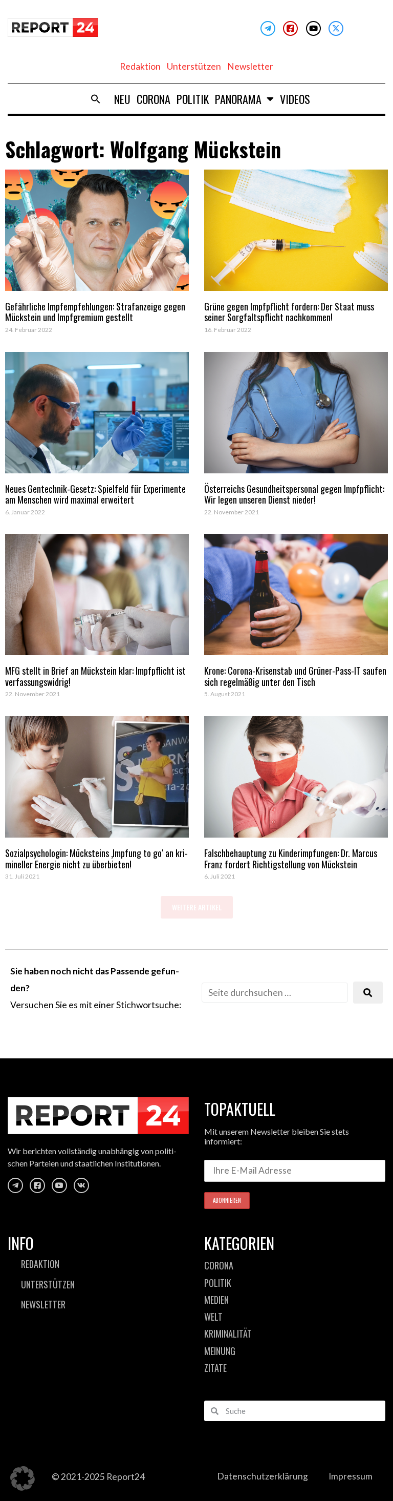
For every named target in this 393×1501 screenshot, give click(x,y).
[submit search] (368, 993)
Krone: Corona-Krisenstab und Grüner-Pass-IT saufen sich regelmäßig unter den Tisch (295, 676)
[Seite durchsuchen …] (275, 993)
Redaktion (140, 66)
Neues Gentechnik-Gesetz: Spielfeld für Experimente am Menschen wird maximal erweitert (95, 494)
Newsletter (250, 66)
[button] (95, 99)
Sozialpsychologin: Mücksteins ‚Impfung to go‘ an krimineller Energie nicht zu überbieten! (96, 858)
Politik (193, 99)
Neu (122, 99)
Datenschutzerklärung (262, 1476)
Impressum (351, 1476)
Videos (295, 99)
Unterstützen (194, 66)
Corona (153, 99)
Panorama (238, 99)
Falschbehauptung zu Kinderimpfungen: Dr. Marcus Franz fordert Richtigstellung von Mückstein (290, 858)
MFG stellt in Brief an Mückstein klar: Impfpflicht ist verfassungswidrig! (95, 676)
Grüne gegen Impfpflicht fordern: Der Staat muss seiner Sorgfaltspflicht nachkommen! (289, 312)
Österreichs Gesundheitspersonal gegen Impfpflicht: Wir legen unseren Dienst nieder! (294, 494)
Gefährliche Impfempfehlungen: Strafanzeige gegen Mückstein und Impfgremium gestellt (95, 312)
